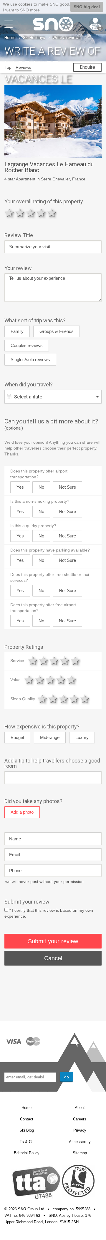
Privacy (79, 1130)
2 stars (20, 213)
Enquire (87, 67)
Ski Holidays (34, 37)
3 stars (31, 213)
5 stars (52, 213)
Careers (79, 1119)
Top (8, 67)
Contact (26, 1119)
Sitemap (80, 1153)
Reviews (23, 67)
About (80, 1107)
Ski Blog (26, 1130)
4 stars (41, 213)
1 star (9, 213)
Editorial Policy (26, 1153)
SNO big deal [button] (87, 6)
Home (10, 37)
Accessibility (80, 1142)
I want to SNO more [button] (21, 10)
